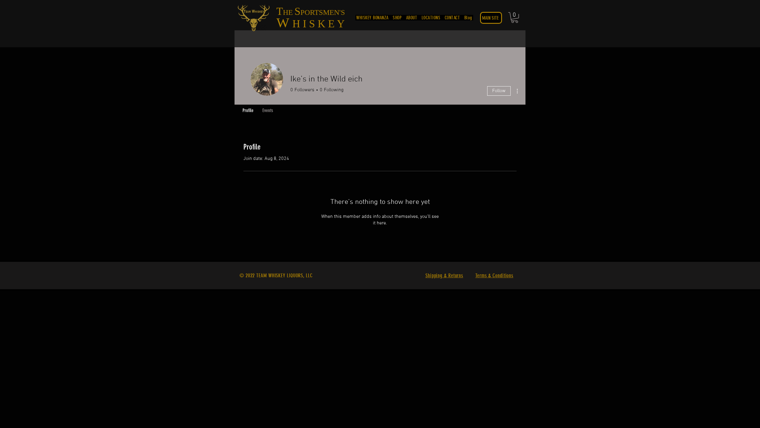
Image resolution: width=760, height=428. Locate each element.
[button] (514, 17)
